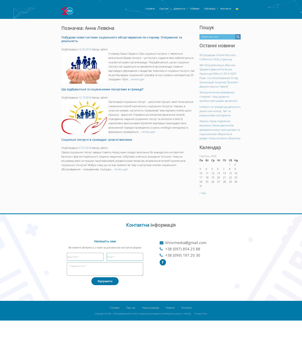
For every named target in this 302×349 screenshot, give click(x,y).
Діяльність (179, 8)
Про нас (164, 8)
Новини (194, 8)
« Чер (202, 193)
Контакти (225, 8)
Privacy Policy (201, 313)
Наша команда (150, 307)
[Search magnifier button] (238, 36)
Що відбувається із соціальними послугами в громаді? (102, 89)
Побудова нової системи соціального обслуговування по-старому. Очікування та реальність (121, 39)
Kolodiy (187, 313)
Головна (150, 8)
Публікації (210, 8)
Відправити (105, 281)
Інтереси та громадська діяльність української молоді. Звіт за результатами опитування (220, 111)
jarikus (178, 313)
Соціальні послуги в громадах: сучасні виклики (96, 140)
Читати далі (138, 79)
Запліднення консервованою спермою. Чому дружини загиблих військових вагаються (218, 97)
